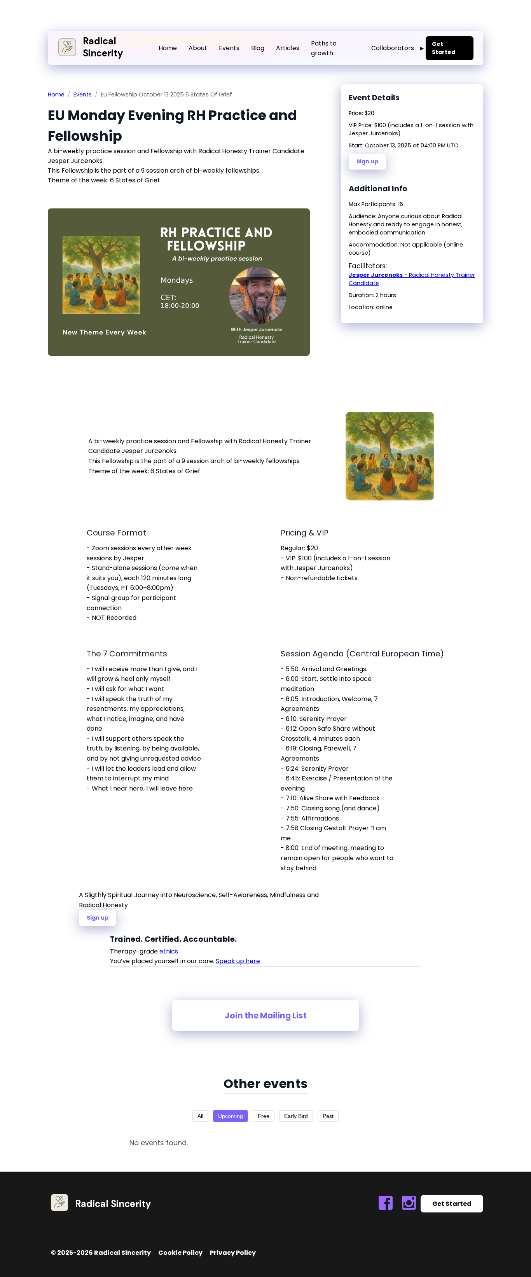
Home (168, 48)
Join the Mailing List (266, 1015)
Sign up (367, 161)
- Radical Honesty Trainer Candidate (412, 279)
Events (229, 48)
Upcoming (230, 1116)
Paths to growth (324, 48)
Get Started (443, 48)
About (198, 48)
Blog (257, 48)
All (200, 1116)
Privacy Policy (233, 1252)
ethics (168, 951)
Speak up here (238, 961)
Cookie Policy (181, 1252)
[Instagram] (409, 1203)
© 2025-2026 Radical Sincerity (101, 1252)
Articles (287, 48)
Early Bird (296, 1116)
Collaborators (397, 48)
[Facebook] (385, 1203)
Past (328, 1116)
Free (263, 1116)
